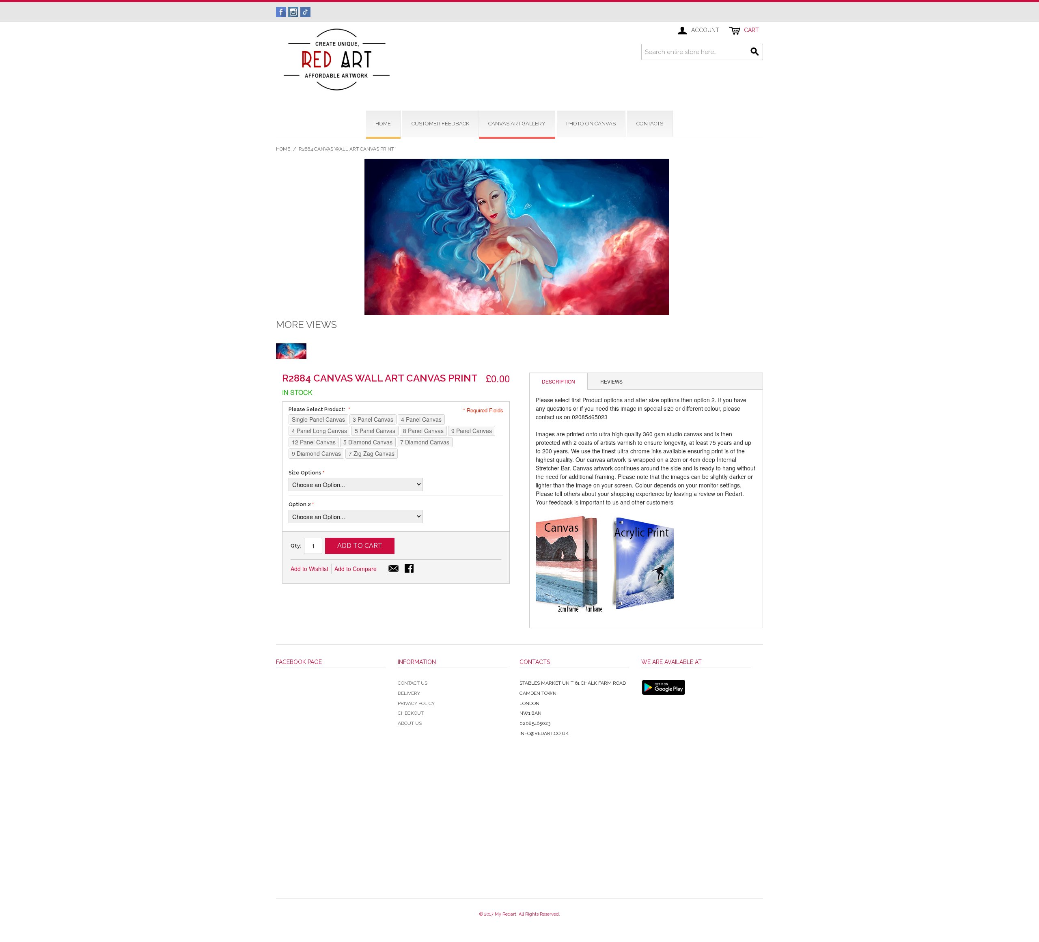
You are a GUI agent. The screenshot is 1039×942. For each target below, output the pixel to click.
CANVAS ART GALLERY (516, 124)
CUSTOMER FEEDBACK (440, 124)
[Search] (755, 52)
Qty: (296, 546)
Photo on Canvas (591, 124)
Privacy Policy (416, 703)
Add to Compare (355, 569)
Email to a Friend (393, 569)
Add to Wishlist (309, 569)
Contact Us (412, 683)
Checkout (411, 713)
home (383, 124)
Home (283, 149)
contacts (649, 124)
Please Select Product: (317, 409)
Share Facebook (410, 569)
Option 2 (300, 504)
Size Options (305, 473)
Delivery (409, 693)
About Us (410, 723)
